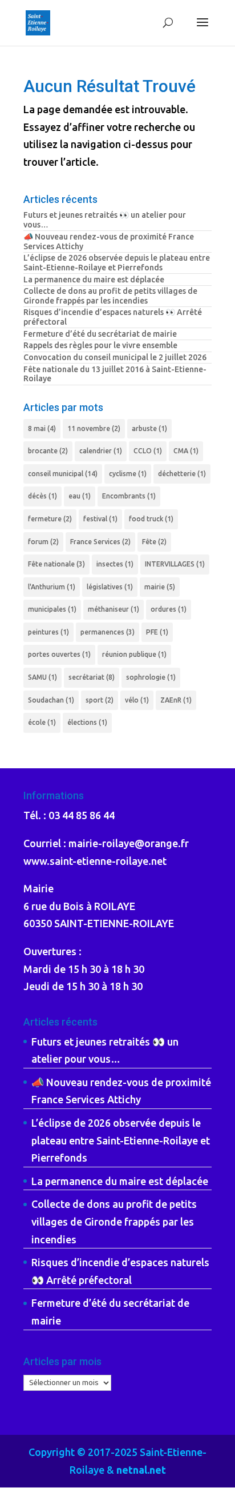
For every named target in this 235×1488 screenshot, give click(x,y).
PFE (157, 632)
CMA (185, 450)
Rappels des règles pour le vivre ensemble (100, 345)
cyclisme (128, 473)
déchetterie (182, 473)
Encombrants (129, 496)
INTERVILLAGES (175, 564)
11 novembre (93, 428)
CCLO (147, 450)
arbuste (149, 428)
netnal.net (141, 1469)
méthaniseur (113, 609)
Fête (154, 541)
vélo (137, 700)
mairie (159, 587)
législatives (110, 587)
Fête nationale (56, 564)
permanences (107, 632)
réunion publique (134, 654)
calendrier (100, 450)
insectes (114, 564)
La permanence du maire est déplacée (93, 279)
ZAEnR (176, 700)
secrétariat (91, 677)
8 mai (42, 428)
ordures (169, 609)
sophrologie (151, 677)
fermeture (50, 518)
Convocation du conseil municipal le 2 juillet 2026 (114, 357)
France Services (100, 541)
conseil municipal (63, 473)
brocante (48, 450)
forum (43, 541)
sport (100, 700)
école (42, 722)
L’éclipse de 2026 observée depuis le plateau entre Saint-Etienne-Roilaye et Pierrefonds (116, 262)
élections (87, 722)
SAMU (42, 677)
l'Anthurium (51, 587)
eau (79, 496)
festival (100, 518)
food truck (151, 518)
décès (42, 496)
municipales (52, 609)
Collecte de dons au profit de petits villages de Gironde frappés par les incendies (110, 295)
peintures (48, 632)
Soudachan (51, 700)
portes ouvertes (59, 654)
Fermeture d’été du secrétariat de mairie (100, 333)
